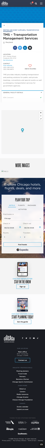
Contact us (22, 360)
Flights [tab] (21, 205)
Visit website (7, 65)
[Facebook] (22, 338)
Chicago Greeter (22, 397)
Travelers (26, 233)
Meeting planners (22, 371)
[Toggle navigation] (41, 3)
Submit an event (22, 409)
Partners (22, 376)
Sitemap (40, 440)
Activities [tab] (22, 209)
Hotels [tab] (12, 205)
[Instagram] (30, 338)
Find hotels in (8, 214)
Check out (27, 223)
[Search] (36, 3)
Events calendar (22, 407)
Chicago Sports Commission (22, 382)
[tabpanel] (22, 232)
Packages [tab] (32, 205)
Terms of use (32, 440)
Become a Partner (22, 379)
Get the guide (22, 322)
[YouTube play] (33, 338)
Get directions (8, 60)
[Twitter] (26, 338)
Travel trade (22, 374)
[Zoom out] (40, 115)
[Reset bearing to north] (40, 118)
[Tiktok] (37, 338)
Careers (22, 391)
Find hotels (22, 245)
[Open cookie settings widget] (41, 444)
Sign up (22, 287)
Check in (6, 223)
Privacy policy (6, 440)
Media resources (22, 394)
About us (22, 389)
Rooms (6, 233)
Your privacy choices (19, 440)
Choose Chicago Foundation (22, 400)
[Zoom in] (40, 112)
